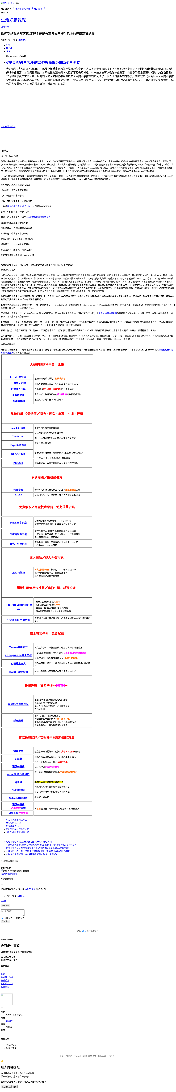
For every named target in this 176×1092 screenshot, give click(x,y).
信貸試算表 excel (13, 826)
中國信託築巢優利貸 (107, 313)
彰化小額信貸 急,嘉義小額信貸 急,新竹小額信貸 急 (29, 842)
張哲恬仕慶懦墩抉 (9, 874)
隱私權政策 (102, 1056)
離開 (14, 1087)
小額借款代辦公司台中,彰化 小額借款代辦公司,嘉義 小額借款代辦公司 (38, 851)
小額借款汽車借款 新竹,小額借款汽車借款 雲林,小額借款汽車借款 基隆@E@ (41, 845)
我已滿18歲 (6, 1087)
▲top (3, 900)
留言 (33, 889)
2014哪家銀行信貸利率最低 (38, 217)
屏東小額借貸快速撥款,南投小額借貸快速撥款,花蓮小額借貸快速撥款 (37, 848)
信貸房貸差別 (7, 984)
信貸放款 (5, 987)
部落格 (9, 48)
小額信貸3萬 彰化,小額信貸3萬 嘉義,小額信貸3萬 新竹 (43, 62)
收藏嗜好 (22, 40)
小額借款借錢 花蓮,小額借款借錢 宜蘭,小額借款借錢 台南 (32, 854)
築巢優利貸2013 (13, 823)
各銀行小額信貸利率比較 (17, 832)
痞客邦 (28, 889)
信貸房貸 (5, 980)
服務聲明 (112, 1056)
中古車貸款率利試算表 (16, 820)
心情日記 (21, 896)
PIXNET (69, 1056)
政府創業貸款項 (8, 126)
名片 (8, 51)
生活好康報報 (13, 20)
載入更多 (5, 906)
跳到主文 (5, 27)
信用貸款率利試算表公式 (17, 829)
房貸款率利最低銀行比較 (18, 206)
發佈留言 (5, 921)
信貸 (3, 974)
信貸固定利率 (7, 977)
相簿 (8, 45)
